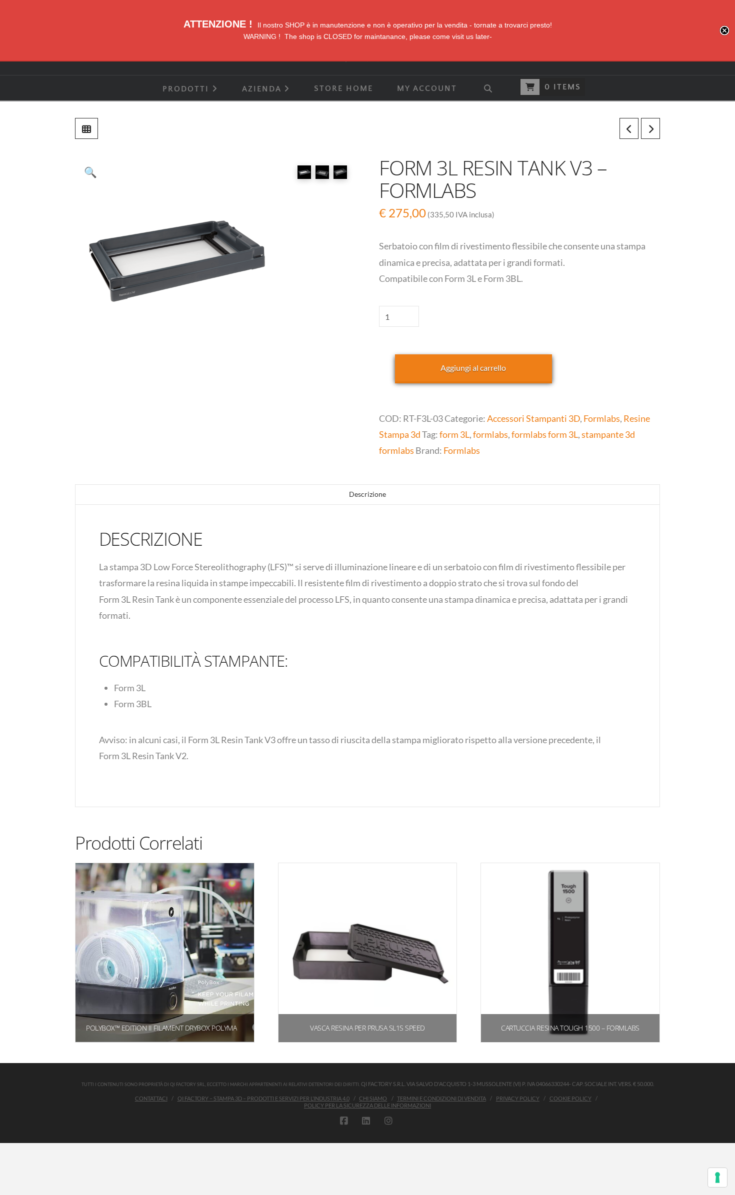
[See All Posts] (86, 128)
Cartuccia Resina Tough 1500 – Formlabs (570, 1028)
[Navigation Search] (487, 87)
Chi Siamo (373, 1098)
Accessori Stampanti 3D (533, 418)
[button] (90, 171)
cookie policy (571, 1098)
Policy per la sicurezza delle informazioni (367, 1105)
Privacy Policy (518, 1098)
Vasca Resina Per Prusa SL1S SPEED (367, 1028)
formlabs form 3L (545, 434)
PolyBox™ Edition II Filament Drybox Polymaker (167, 1028)
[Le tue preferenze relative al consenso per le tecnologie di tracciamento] (717, 1177)
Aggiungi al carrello (473, 367)
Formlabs (602, 418)
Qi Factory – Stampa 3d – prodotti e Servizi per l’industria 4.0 (264, 1098)
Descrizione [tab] (367, 494)
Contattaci (151, 1098)
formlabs (490, 434)
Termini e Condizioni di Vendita (441, 1098)
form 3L (455, 434)
